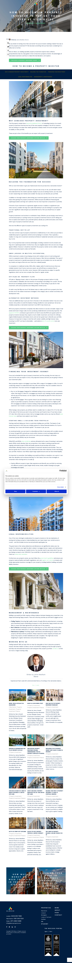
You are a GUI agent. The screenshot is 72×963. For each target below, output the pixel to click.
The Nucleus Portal (53, 928)
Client (50, 931)
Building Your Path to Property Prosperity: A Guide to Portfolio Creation (54, 792)
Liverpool (43, 913)
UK (42, 921)
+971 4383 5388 (15, 921)
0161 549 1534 (18, 918)
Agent (46, 931)
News (57, 908)
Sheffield (43, 919)
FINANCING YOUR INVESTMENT (56, 72)
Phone (33, 685)
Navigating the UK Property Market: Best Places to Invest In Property (54, 750)
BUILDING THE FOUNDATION (38, 72)
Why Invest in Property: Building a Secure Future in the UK (54, 833)
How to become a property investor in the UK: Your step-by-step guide (36, 792)
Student (44, 924)
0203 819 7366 (16, 916)
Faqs (57, 912)
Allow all (56, 491)
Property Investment (34, 705)
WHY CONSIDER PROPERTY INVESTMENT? (17, 72)
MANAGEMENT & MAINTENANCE (43, 77)
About (57, 910)
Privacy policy (9, 932)
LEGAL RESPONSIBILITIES (25, 77)
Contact (58, 915)
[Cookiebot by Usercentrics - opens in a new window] (60, 471)
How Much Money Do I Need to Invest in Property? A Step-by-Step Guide (17, 792)
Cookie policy (17, 932)
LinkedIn (37, 685)
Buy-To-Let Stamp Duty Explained (17, 831)
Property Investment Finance (35, 707)
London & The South (46, 917)
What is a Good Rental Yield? (35, 703)
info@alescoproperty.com (13, 923)
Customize (35, 491)
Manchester (13, 707)
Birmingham (44, 915)
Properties (46, 908)
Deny (15, 491)
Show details (60, 487)
